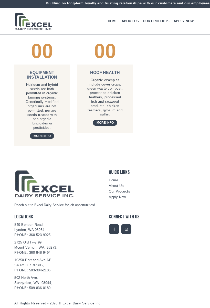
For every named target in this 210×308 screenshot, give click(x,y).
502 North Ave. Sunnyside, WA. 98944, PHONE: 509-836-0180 (33, 283)
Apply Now (117, 197)
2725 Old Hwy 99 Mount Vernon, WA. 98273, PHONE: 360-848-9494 (35, 247)
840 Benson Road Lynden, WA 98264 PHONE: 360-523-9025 (32, 230)
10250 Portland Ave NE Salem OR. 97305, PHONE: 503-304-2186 (33, 265)
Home (113, 180)
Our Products (119, 191)
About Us (116, 186)
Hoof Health (105, 72)
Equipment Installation (42, 74)
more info (42, 136)
